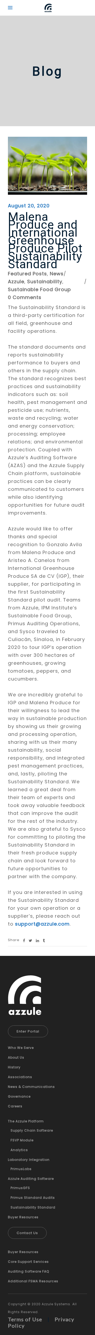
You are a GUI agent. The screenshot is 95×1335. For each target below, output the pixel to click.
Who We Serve (21, 1047)
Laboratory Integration (29, 1159)
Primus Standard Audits (33, 1197)
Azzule (16, 281)
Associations (20, 1077)
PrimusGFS (20, 1188)
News (57, 273)
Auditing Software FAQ (28, 1271)
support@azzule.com (42, 924)
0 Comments (24, 297)
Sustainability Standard (33, 1207)
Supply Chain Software (32, 1130)
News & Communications (31, 1086)
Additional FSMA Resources (33, 1281)
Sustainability (44, 281)
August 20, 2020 (29, 205)
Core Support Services (28, 1261)
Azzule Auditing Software (31, 1178)
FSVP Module (22, 1140)
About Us (16, 1057)
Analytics (19, 1150)
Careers (15, 1106)
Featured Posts (27, 273)
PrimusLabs (21, 1169)
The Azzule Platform (26, 1121)
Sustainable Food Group (39, 289)
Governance (19, 1096)
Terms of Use (25, 1319)
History (14, 1067)
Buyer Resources (23, 1217)
